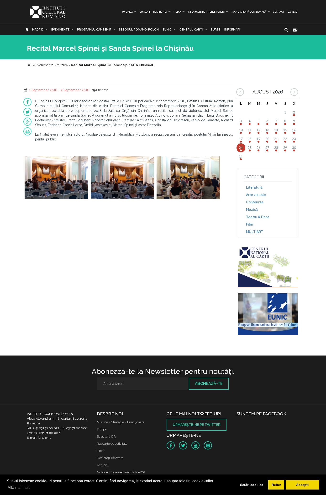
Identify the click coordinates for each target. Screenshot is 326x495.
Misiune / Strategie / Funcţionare (120, 422)
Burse (215, 29)
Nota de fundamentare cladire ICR (121, 472)
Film (249, 224)
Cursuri (144, 11)
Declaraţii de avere (110, 458)
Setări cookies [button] (251, 485)
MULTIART (254, 232)
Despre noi (160, 11)
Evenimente (60, 29)
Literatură (254, 187)
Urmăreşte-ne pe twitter (196, 425)
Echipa (102, 429)
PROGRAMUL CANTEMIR (94, 29)
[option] (56, 178)
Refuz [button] (276, 485)
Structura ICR (106, 436)
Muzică (252, 209)
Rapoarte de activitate (112, 443)
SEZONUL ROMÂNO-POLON (139, 29)
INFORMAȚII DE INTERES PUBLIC (206, 11)
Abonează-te (209, 383)
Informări (232, 29)
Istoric (101, 451)
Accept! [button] (302, 485)
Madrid (37, 29)
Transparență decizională (248, 11)
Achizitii (102, 465)
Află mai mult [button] (19, 487)
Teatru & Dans (257, 217)
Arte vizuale (256, 195)
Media (177, 11)
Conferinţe (254, 202)
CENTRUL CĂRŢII (191, 29)
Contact (278, 11)
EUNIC (167, 29)
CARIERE (292, 11)
